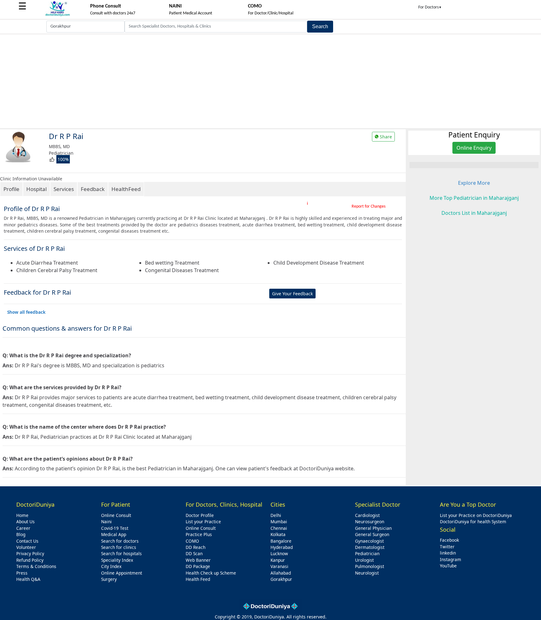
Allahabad (280, 573)
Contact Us (27, 541)
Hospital (36, 189)
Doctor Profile (200, 515)
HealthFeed (126, 189)
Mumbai (278, 521)
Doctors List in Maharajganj (474, 212)
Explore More (474, 182)
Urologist (364, 560)
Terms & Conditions (36, 566)
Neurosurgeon (369, 521)
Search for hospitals (121, 553)
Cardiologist (367, 515)
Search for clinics (118, 547)
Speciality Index (117, 560)
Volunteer (26, 547)
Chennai (278, 528)
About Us (25, 521)
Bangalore (280, 541)
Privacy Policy (30, 553)
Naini (106, 521)
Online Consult (116, 515)
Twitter (447, 547)
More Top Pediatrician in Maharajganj (474, 197)
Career (23, 528)
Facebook (449, 540)
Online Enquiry (474, 147)
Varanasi (279, 566)
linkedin (448, 553)
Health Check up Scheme (211, 573)
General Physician (373, 528)
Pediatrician (367, 553)
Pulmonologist (369, 566)
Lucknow (279, 553)
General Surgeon (372, 534)
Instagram (450, 559)
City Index (111, 566)
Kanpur (277, 560)
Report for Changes (368, 206)
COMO (192, 541)
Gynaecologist (369, 541)
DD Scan (194, 553)
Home (22, 515)
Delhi (275, 515)
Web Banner (198, 560)
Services (64, 189)
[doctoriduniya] (57, 15)
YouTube (448, 566)
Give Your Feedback (292, 294)
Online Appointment (121, 573)
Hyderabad (281, 547)
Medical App (113, 534)
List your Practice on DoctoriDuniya (476, 515)
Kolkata (278, 534)
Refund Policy (30, 560)
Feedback (93, 189)
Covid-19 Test (114, 528)
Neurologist (367, 573)
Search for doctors (120, 541)
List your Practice (203, 521)
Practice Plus (199, 534)
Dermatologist (369, 547)
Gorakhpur (281, 579)
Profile (11, 189)
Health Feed (198, 579)
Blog (20, 534)
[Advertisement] (270, 81)
